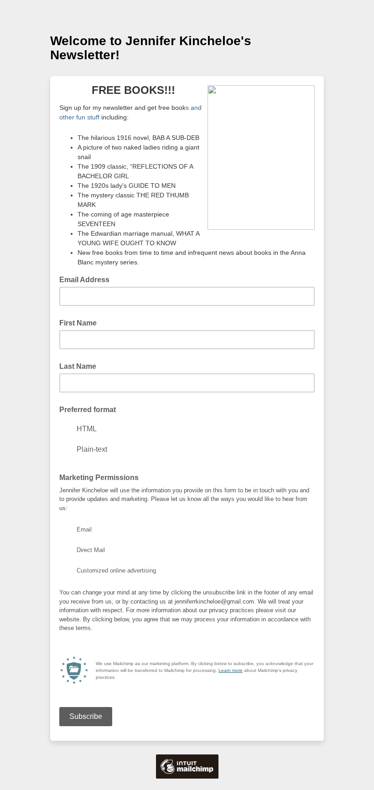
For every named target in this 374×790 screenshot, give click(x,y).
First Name (78, 323)
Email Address (87, 279)
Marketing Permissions (99, 477)
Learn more (230, 670)
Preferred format (87, 409)
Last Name (77, 366)
